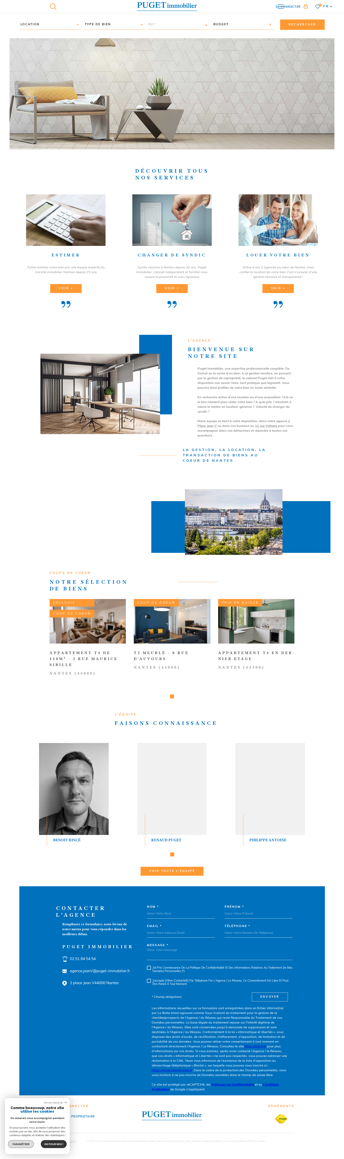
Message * (157, 945)
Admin (217, 1141)
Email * (154, 926)
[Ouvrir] (53, 6)
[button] (172, 696)
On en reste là (53, 1102)
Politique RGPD (245, 1141)
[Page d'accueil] (167, 6)
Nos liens (228, 1141)
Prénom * (234, 907)
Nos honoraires (164, 1141)
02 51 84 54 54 (83, 959)
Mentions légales (201, 1141)
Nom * (153, 907)
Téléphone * (237, 926)
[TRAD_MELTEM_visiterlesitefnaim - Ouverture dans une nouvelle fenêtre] (281, 1118)
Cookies (260, 1141)
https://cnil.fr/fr (255, 1046)
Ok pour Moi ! (53, 1144)
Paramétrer (21, 1144)
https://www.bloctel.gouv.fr (172, 1070)
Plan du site (182, 1141)
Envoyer (269, 996)
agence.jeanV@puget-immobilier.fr (100, 971)
